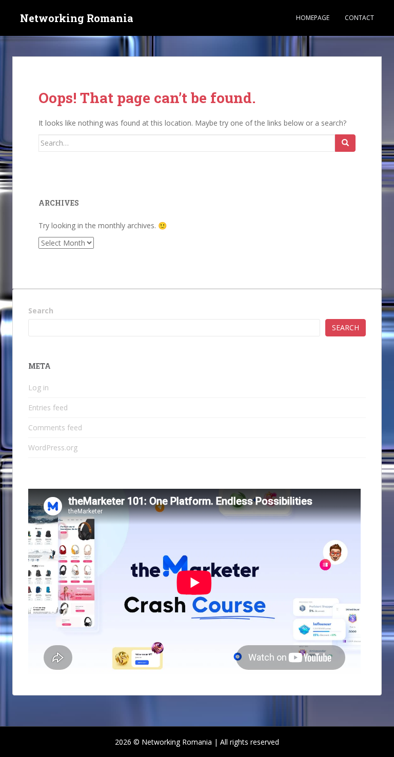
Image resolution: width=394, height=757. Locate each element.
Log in (38, 387)
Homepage (312, 17)
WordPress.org (52, 447)
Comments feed (55, 427)
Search (40, 310)
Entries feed (48, 407)
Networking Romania (76, 18)
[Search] (345, 143)
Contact (359, 17)
